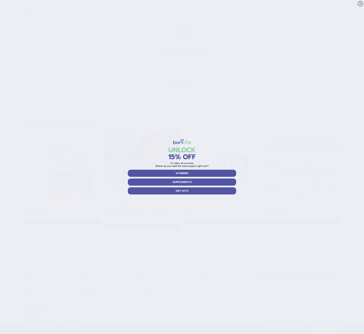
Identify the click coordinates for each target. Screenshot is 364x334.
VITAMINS (182, 173)
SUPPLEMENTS (182, 182)
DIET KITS (182, 190)
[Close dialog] (360, 3)
